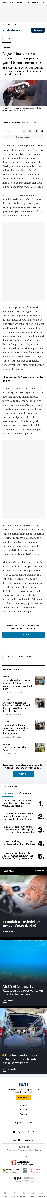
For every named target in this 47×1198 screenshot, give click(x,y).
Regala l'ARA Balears (23, 1123)
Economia (7, 38)
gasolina (20, 656)
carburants (8, 656)
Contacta (23, 1118)
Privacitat (11, 1150)
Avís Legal (20, 1150)
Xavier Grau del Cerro (11, 122)
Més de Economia (11, 669)
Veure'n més (40, 871)
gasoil (29, 656)
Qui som (23, 1109)
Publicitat (23, 1114)
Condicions (29, 1150)
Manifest (23, 1105)
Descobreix (8, 871)
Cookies (38, 1150)
